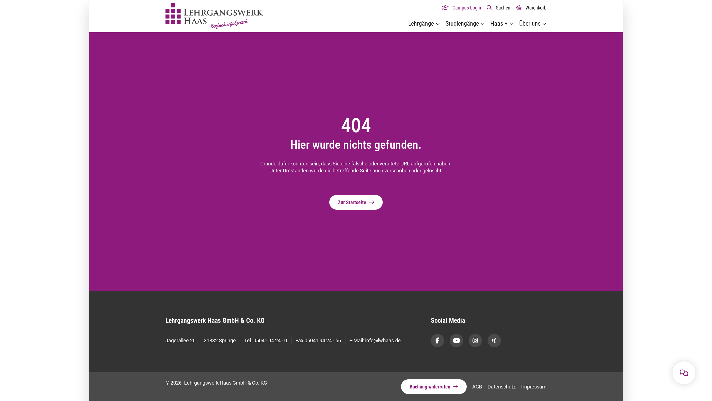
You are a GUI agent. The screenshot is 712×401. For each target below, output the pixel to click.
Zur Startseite (352, 202)
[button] (498, 7)
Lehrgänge (421, 23)
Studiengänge (462, 23)
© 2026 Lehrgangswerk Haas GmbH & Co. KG (216, 383)
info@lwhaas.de (383, 340)
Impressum (534, 387)
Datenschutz (502, 387)
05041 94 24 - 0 (270, 340)
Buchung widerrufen (430, 387)
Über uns (530, 23)
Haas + (499, 23)
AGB (477, 387)
